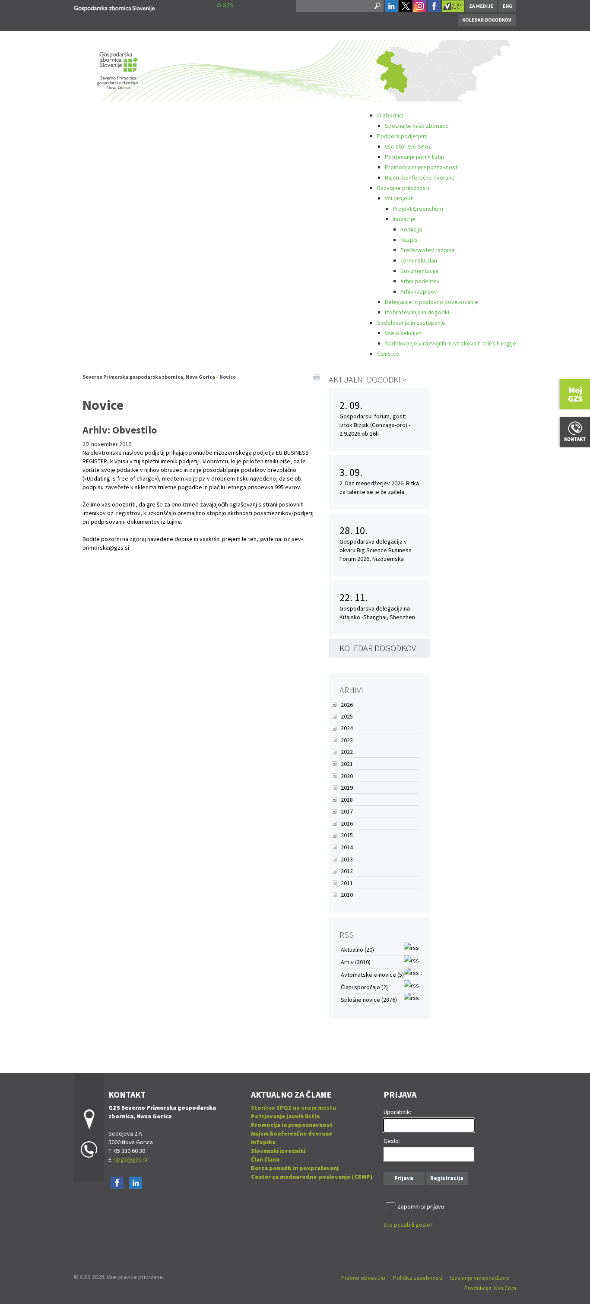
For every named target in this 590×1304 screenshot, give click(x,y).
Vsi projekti (399, 198)
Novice (227, 376)
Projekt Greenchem (418, 208)
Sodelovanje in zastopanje (411, 322)
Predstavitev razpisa (427, 250)
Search (377, 6)
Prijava (403, 1178)
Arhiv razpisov (418, 291)
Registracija (446, 1178)
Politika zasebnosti (417, 1278)
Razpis (409, 240)
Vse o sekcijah (403, 333)
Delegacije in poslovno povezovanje (431, 302)
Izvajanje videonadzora (480, 1278)
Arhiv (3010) (356, 962)
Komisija (411, 229)
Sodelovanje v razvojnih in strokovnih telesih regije (450, 343)
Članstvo (388, 354)
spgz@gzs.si (130, 1159)
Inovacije (404, 219)
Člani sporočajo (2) (364, 987)
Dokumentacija (419, 271)
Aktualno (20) (357, 949)
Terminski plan (418, 260)
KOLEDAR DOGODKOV (377, 648)
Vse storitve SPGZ (408, 146)
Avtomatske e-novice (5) (372, 974)
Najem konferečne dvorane (420, 177)
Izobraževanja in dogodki (417, 312)
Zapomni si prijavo (420, 1206)
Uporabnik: (397, 1112)
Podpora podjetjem (402, 136)
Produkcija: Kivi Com (490, 1288)
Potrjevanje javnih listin (414, 157)
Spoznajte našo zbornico (417, 126)
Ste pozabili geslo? (408, 1224)
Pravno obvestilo (363, 1278)
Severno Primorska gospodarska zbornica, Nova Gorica (148, 376)
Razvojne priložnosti (403, 188)
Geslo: (392, 1141)
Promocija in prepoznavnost (421, 167)
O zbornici (390, 115)
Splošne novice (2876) (369, 999)
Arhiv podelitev (420, 281)
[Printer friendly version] (316, 377)
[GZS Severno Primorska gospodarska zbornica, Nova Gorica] (114, 7)
